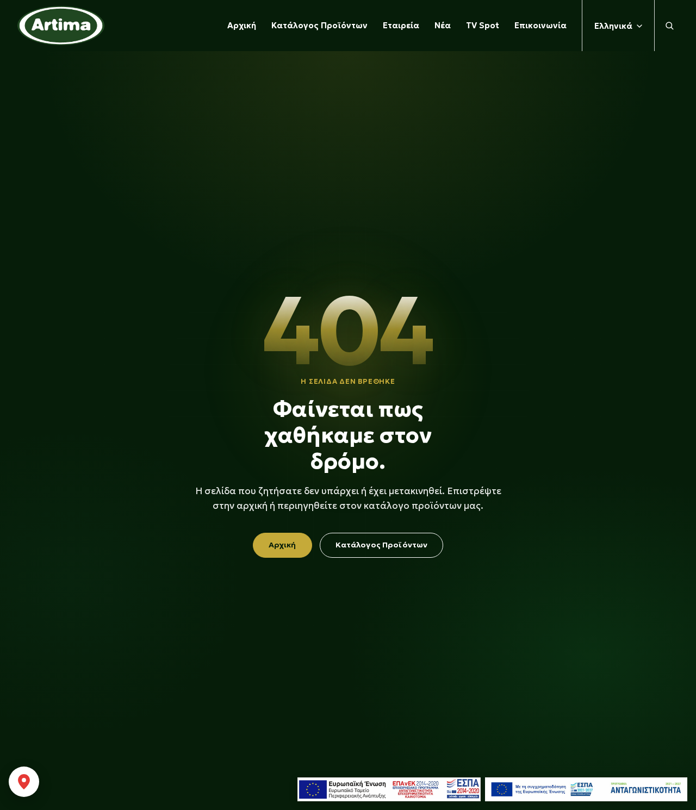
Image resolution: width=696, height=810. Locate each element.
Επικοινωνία (540, 25)
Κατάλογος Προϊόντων (319, 25)
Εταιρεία (401, 25)
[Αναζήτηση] (666, 25)
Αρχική (241, 25)
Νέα (442, 25)
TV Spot (482, 25)
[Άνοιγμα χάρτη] (24, 782)
